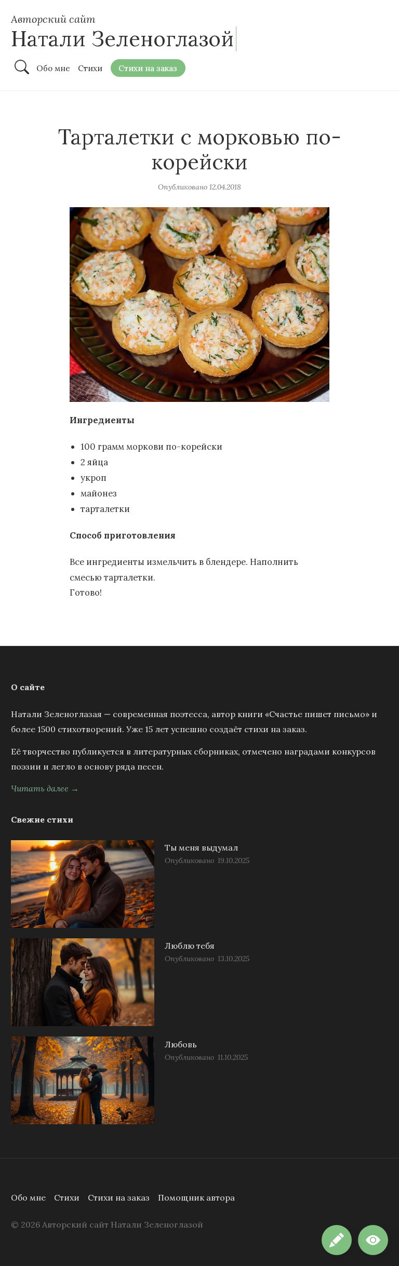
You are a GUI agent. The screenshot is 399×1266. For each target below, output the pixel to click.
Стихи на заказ (119, 1197)
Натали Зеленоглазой (122, 38)
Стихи (66, 1197)
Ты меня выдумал (201, 847)
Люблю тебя (190, 945)
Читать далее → (45, 788)
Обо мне (28, 1197)
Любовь (181, 1044)
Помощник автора (196, 1197)
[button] (373, 1240)
